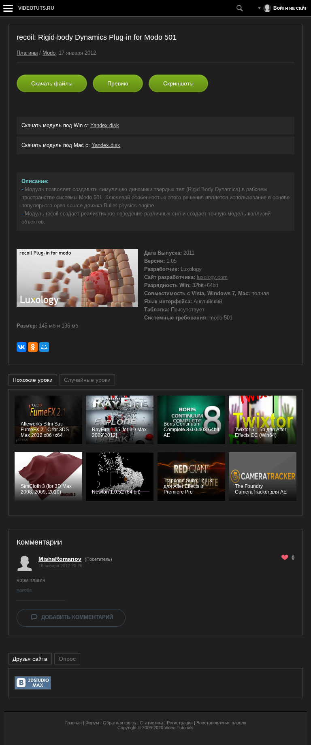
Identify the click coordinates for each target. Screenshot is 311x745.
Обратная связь (119, 722)
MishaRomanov (59, 559)
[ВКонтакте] (21, 347)
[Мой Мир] (44, 347)
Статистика (151, 722)
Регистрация (180, 722)
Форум (92, 722)
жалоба (24, 589)
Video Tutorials (179, 727)
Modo (49, 53)
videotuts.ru (36, 8)
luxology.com (212, 277)
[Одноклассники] (33, 347)
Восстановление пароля (221, 722)
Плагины (27, 53)
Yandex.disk (104, 125)
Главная (73, 722)
